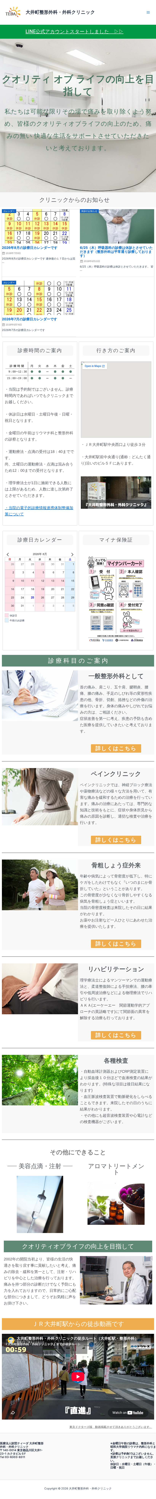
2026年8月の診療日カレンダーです (29, 248)
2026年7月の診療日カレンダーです (29, 319)
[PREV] (8, 554)
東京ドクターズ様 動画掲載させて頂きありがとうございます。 (110, 1427)
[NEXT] (71, 554)
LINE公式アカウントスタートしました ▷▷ (74, 31)
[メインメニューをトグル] (148, 12)
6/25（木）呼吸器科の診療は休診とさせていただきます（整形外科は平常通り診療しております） (116, 252)
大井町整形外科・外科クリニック (60, 12)
